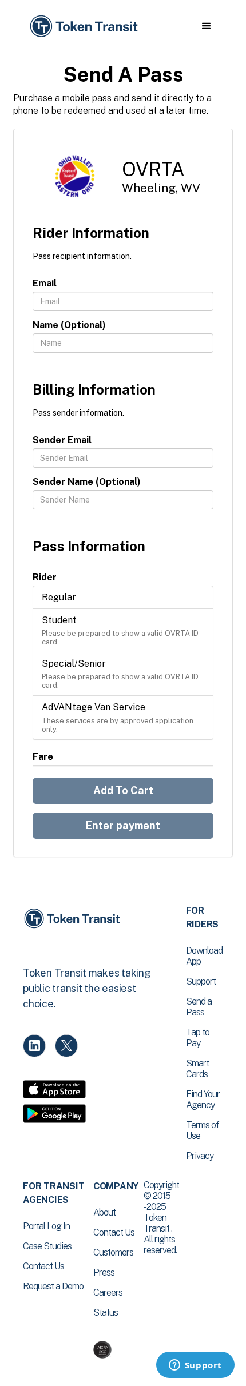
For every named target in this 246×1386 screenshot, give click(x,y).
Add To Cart (123, 790)
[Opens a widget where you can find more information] (195, 1366)
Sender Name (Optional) (87, 481)
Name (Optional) (69, 325)
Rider (45, 577)
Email (45, 283)
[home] (83, 26)
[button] (206, 26)
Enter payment (123, 825)
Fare (43, 756)
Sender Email (62, 440)
